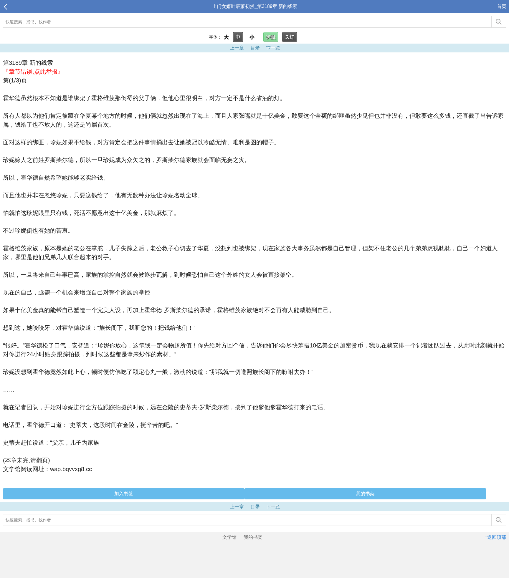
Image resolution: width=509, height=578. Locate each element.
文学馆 (229, 537)
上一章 (237, 47)
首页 (501, 6)
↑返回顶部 (495, 537)
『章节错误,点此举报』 (33, 71)
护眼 (270, 36)
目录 (255, 47)
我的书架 (365, 493)
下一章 (273, 47)
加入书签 (123, 493)
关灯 (289, 36)
